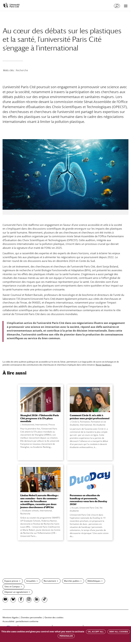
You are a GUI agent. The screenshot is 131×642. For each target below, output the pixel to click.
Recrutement (50, 580)
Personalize (66, 636)
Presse (51, 424)
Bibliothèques (94, 580)
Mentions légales (11, 617)
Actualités (31, 580)
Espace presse (11, 580)
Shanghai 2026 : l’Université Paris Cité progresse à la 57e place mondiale (39, 418)
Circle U (75, 421)
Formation (85, 421)
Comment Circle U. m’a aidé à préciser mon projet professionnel (89, 417)
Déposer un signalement (16, 592)
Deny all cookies (118, 632)
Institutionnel (28, 424)
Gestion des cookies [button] (54, 617)
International (41, 424)
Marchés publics (71, 580)
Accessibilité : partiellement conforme (20, 621)
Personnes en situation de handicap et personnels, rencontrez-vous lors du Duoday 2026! (88, 500)
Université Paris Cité (89, 507)
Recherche (22, 70)
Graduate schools (30, 510)
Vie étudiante (99, 424)
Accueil (74, 507)
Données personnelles (31, 617)
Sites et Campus (12, 586)
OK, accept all (96, 632)
